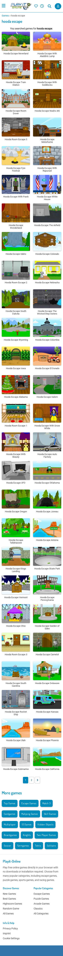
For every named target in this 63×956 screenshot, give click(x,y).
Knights (27, 834)
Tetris (38, 845)
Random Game (11, 908)
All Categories (41, 913)
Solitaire (51, 845)
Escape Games (28, 803)
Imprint (7, 933)
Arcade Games (42, 903)
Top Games (9, 803)
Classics (38, 908)
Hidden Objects (45, 824)
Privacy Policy (10, 928)
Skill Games (50, 813)
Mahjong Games (29, 813)
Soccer (7, 845)
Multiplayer (10, 824)
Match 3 (46, 803)
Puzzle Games (41, 898)
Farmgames (23, 845)
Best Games (9, 898)
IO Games (26, 824)
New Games (9, 893)
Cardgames (9, 813)
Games (5, 15)
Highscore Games (12, 903)
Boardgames (10, 834)
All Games (8, 913)
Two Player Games (46, 834)
